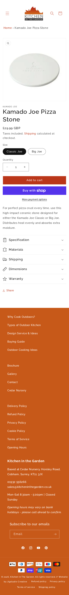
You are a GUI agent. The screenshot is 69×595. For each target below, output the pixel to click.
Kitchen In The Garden (22, 577)
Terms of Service (18, 439)
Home (7, 28)
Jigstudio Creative (17, 582)
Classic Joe (14, 151)
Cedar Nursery (16, 390)
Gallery (12, 373)
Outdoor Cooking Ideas (22, 349)
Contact (12, 382)
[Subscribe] (55, 534)
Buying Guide (16, 341)
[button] (7, 13)
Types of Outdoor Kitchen (24, 325)
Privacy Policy (16, 422)
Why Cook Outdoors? (21, 316)
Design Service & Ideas (22, 333)
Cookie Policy (16, 431)
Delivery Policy (17, 406)
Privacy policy (57, 581)
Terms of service (26, 587)
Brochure (13, 365)
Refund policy (38, 581)
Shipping (30, 133)
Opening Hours (17, 447)
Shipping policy (47, 587)
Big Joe (37, 151)
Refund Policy (16, 414)
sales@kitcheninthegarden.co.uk (29, 487)
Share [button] (10, 290)
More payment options (34, 199)
